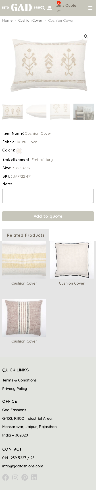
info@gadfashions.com (22, 466)
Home (7, 20)
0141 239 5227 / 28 (18, 457)
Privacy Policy (14, 388)
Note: (7, 184)
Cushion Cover (30, 20)
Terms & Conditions (19, 380)
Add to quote (48, 216)
